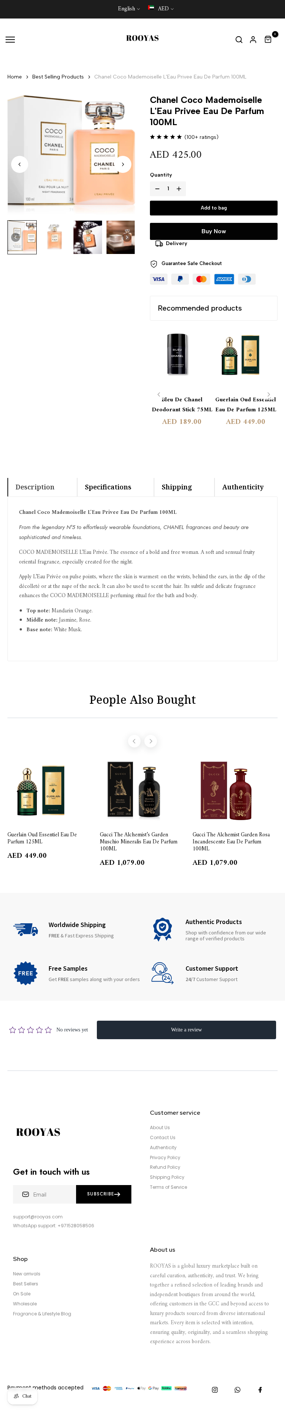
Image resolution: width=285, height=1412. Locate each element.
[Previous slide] (159, 394)
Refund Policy (165, 1167)
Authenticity (163, 1148)
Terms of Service (168, 1187)
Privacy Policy (165, 1158)
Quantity (161, 175)
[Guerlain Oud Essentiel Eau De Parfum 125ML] (246, 358)
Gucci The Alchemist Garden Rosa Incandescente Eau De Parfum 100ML (231, 841)
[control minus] (156, 188)
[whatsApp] (237, 1389)
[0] (268, 40)
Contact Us (163, 1138)
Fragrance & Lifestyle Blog (42, 1314)
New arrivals (26, 1274)
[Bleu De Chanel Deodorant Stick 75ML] (182, 358)
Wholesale (25, 1304)
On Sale (21, 1294)
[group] (22, 237)
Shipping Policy (167, 1177)
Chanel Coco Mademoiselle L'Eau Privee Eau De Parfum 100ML (170, 77)
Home (14, 77)
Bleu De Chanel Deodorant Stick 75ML (182, 405)
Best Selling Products (58, 77)
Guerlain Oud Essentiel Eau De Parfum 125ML (245, 405)
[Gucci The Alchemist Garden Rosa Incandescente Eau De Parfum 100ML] (235, 790)
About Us (160, 1128)
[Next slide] (122, 164)
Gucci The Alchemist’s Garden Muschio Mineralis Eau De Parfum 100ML (138, 841)
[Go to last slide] (19, 164)
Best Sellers (25, 1284)
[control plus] (180, 188)
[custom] (215, 1389)
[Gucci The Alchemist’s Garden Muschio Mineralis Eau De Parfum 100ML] (142, 790)
